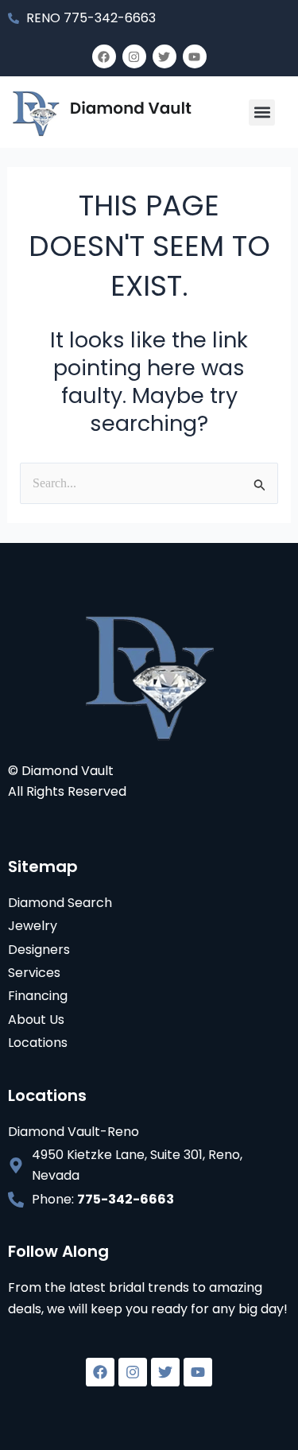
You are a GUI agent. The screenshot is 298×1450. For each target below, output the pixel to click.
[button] (262, 112)
